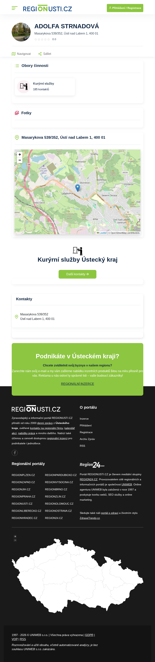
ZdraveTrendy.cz (90, 517)
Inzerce (84, 418)
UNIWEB (127, 484)
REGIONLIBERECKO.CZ (26, 510)
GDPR (89, 635)
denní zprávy (45, 422)
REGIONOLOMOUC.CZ (59, 503)
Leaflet (103, 232)
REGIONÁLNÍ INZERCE (77, 383)
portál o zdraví (109, 512)
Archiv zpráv (87, 439)
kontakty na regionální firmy (46, 428)
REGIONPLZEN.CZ (23, 475)
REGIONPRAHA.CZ (23, 496)
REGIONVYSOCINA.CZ (59, 482)
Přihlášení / (119, 7)
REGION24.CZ (54, 517)
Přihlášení (86, 425)
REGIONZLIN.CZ (55, 496)
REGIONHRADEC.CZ (24, 517)
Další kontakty (76, 274)
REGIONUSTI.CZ (22, 503)
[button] (77, 188)
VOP (15, 639)
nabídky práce (26, 433)
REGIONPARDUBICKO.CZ (61, 475)
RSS (82, 445)
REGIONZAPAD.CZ (23, 482)
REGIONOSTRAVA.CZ (58, 510)
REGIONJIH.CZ (21, 489)
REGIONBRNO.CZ (56, 489)
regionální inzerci (57, 438)
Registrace (134, 7)
